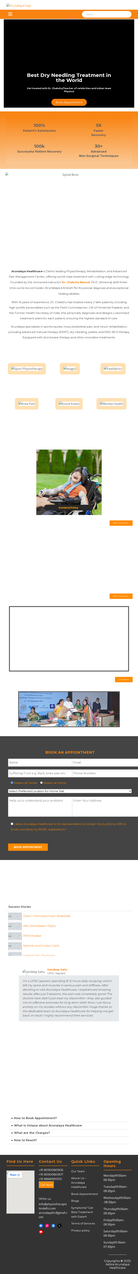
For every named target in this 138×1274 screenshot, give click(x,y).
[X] (60, 1226)
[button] (121, 523)
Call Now (46, 1184)
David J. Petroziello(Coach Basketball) (46, 916)
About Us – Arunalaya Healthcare (79, 1182)
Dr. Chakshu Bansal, (76, 282)
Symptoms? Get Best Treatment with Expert (82, 1212)
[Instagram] (47, 1226)
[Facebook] (41, 1226)
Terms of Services (83, 1223)
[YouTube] (41, 1232)
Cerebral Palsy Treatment (39, 955)
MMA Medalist (32, 935)
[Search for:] (102, 14)
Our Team (78, 1171)
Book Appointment (84, 1194)
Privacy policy (80, 1230)
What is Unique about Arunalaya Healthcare (48, 1125)
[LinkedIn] (53, 1226)
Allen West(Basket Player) (39, 926)
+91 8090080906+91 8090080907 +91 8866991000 (51, 1174)
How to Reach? (25, 1140)
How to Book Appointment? (35, 1118)
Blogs (75, 1200)
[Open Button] (10, 14)
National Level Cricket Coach (41, 945)
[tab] (69, 916)
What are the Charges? (32, 1133)
